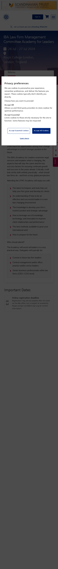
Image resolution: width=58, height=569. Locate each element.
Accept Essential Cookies (19, 131)
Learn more (24, 138)
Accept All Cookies (41, 131)
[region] (29, 110)
